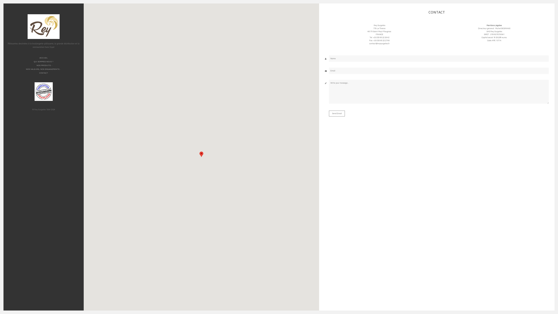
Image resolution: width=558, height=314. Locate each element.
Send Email (337, 114)
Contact (43, 73)
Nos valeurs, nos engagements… (43, 69)
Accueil (44, 58)
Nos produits (44, 65)
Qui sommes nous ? (43, 62)
